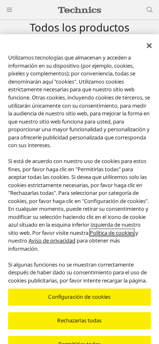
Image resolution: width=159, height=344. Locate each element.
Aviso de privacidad (52, 240)
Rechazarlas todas (79, 320)
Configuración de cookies (79, 296)
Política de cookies (112, 232)
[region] (79, 189)
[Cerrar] (149, 46)
